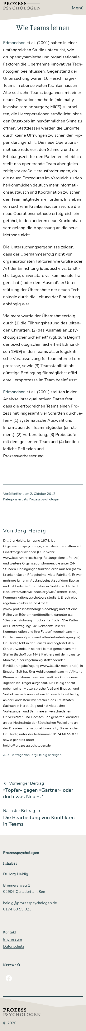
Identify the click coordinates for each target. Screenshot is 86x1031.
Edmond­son (14, 43)
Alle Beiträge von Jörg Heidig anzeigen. (32, 755)
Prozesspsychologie (44, 499)
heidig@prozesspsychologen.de (30, 902)
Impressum (12, 939)
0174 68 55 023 (17, 909)
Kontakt (9, 932)
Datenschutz (13, 946)
